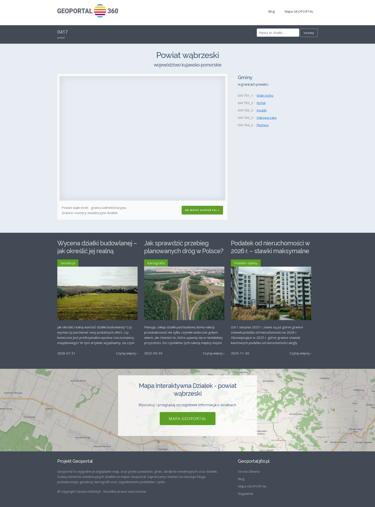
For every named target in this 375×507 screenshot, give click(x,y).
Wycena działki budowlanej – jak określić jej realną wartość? (97, 251)
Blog (271, 11)
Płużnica (262, 125)
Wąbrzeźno (265, 95)
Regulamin (245, 493)
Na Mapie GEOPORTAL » (202, 210)
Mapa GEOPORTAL (299, 11)
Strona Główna (249, 471)
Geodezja (68, 263)
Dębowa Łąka (266, 117)
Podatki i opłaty (245, 263)
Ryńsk (261, 103)
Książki (261, 110)
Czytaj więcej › (127, 353)
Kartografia (155, 263)
